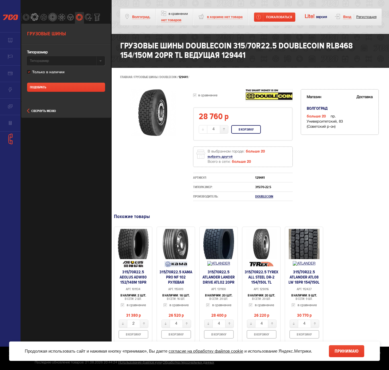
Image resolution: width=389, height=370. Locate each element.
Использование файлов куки (140, 362)
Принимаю (347, 351)
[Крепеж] (97, 18)
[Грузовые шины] (79, 18)
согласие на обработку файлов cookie (206, 351)
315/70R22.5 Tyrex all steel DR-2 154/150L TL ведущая (261, 279)
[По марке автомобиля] (70, 18)
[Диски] (43, 18)
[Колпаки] (61, 18)
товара (225, 17)
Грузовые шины (145, 77)
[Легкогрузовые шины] (34, 18)
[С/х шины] (88, 18)
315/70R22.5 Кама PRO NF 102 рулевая (175, 277)
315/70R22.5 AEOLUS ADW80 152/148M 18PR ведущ (133, 279)
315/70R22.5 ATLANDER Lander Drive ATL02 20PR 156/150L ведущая (219, 279)
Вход (347, 17)
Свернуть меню (43, 111)
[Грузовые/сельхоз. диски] (52, 18)
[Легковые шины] (25, 18)
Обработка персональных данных (188, 362)
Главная (126, 77)
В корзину (246, 129)
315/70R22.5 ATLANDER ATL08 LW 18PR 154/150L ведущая (304, 279)
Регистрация (366, 17)
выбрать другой (220, 156)
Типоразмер (37, 52)
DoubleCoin (168, 77)
